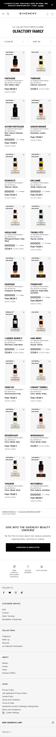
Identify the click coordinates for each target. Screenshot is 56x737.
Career (5, 666)
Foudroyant (36, 284)
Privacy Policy (8, 690)
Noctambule (36, 483)
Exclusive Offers (8, 673)
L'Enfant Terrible (39, 387)
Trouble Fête (36, 232)
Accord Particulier (14, 126)
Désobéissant (11, 435)
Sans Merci (35, 338)
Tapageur (9, 483)
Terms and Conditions (11, 700)
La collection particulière (28, 27)
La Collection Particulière (12, 646)
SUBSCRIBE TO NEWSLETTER (27, 547)
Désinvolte (10, 180)
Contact (5, 613)
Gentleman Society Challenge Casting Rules (20, 706)
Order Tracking (8, 616)
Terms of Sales (8, 703)
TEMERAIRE (35, 78)
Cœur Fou (9, 387)
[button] (47, 14)
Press (4, 670)
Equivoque (10, 284)
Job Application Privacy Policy (14, 693)
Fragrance (6, 636)
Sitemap (5, 732)
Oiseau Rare (10, 232)
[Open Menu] (3, 14)
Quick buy (17, 85)
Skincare (5, 643)
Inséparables (37, 435)
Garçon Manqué (38, 126)
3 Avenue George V (13, 338)
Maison (5, 663)
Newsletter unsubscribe (11, 619)
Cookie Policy (7, 696)
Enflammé (35, 180)
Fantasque (10, 78)
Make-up (6, 640)
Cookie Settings (12, 712)
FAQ (4, 609)
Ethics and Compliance (11, 710)
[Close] (52, 4)
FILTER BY (9, 41)
